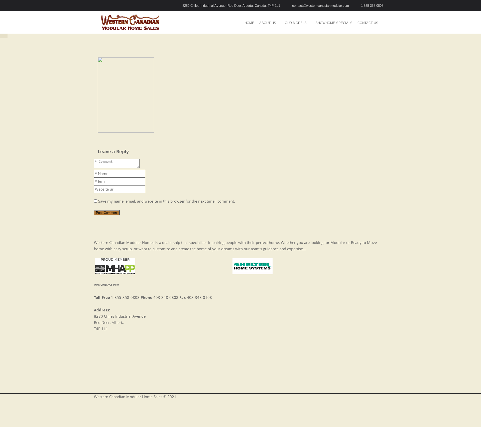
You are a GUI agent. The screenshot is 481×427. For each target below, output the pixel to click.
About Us (267, 23)
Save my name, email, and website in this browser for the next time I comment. (166, 201)
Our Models (296, 23)
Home (249, 23)
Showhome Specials (333, 23)
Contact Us (367, 23)
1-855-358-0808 (372, 6)
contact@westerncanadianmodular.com (320, 6)
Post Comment (107, 213)
